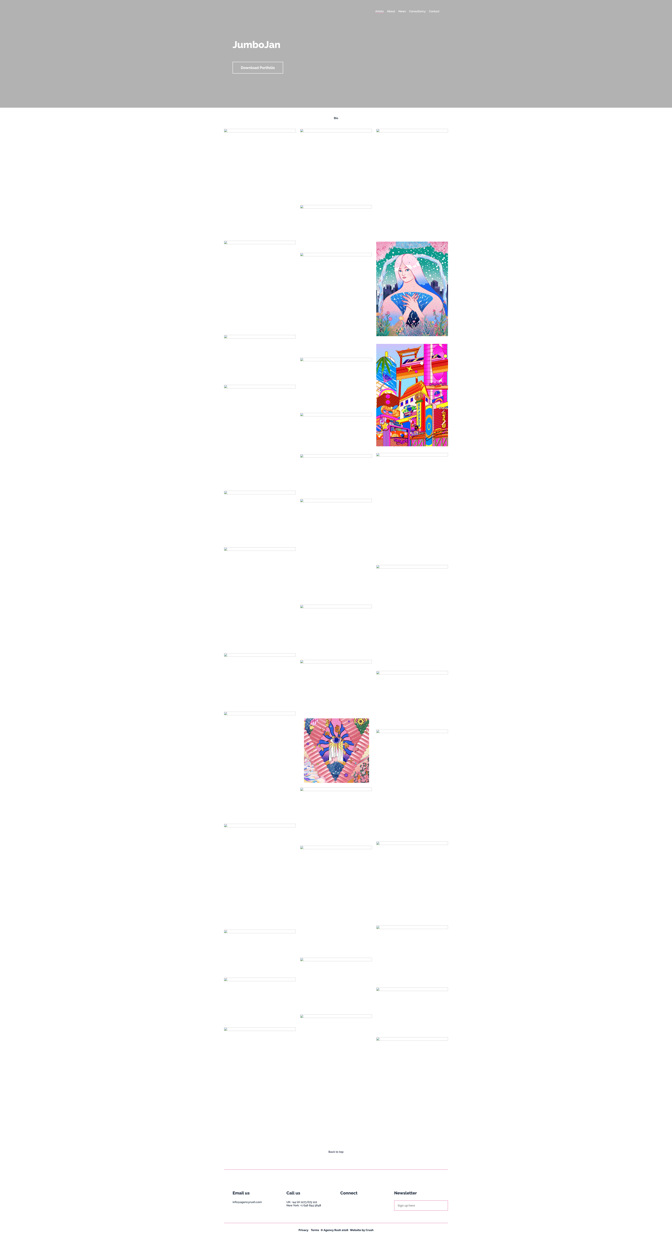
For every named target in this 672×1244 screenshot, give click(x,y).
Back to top (336, 1151)
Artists (379, 11)
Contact (434, 11)
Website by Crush (361, 1230)
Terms (315, 1230)
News (402, 11)
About (391, 11)
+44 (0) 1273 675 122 (304, 1202)
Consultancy (417, 11)
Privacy (304, 1230)
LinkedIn (355, 1203)
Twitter (349, 1203)
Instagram (343, 1203)
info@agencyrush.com (247, 1202)
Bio (336, 118)
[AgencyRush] (247, 11)
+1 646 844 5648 (310, 1205)
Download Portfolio (258, 67)
